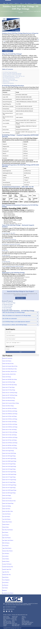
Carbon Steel (14, 617)
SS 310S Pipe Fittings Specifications (10, 72)
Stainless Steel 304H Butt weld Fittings (9, 413)
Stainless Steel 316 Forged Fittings (9, 469)
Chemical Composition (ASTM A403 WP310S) (12, 73)
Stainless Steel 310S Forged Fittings (9, 466)
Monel (13, 621)
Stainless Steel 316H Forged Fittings (9, 474)
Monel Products (5, 532)
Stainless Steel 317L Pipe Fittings (8, 389)
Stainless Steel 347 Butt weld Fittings (9, 440)
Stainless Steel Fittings (28, 11)
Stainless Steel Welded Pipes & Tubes (9, 368)
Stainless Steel (15, 616)
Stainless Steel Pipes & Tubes (8, 363)
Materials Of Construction (9, 11)
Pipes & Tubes (6, 616)
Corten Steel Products (6, 519)
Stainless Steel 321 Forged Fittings (9, 482)
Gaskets (4, 625)
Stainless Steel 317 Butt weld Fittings (9, 429)
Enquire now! (7, 50)
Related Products (6, 81)
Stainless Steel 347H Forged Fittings (9, 490)
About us (23, 616)
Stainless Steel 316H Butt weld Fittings (9, 426)
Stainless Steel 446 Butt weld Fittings (9, 445)
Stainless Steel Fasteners (7, 498)
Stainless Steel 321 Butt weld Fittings (9, 434)
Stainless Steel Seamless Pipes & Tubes (9, 366)
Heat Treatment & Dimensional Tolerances (11, 77)
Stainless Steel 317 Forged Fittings (9, 477)
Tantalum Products (5, 524)
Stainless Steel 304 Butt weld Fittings (9, 408)
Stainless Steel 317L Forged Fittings (9, 479)
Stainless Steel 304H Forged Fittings (9, 461)
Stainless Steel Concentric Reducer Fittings (10, 403)
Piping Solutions (5, 577)
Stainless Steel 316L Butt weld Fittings (9, 424)
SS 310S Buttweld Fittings (7, 304)
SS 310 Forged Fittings (6, 307)
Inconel (13, 622)
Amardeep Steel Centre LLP (15, 627)
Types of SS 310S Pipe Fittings (9, 79)
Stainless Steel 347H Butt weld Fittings (9, 442)
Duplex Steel (14, 623)
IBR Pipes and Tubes (7, 622)
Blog (26, 3)
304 (38, 39)
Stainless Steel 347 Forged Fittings (9, 487)
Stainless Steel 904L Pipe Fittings (8, 397)
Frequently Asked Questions (8, 83)
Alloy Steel (14, 618)
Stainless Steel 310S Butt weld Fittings (9, 418)
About (7, 3)
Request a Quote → (20, 298)
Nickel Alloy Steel (15, 625)
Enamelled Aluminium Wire (7, 566)
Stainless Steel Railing (6, 506)
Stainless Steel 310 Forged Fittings (9, 463)
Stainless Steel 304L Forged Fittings (9, 458)
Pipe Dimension (5, 585)
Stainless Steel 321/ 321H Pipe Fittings (9, 392)
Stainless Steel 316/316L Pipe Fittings (9, 384)
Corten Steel (14, 619)
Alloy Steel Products (6, 516)
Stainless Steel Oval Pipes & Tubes (9, 500)
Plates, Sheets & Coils (7, 618)
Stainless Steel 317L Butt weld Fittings (9, 432)
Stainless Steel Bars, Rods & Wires (9, 374)
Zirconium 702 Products (6, 564)
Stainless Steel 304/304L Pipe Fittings (9, 379)
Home (4, 3)
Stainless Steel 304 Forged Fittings (9, 455)
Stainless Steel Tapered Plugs (7, 503)
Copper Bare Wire (5, 571)
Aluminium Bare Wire (6, 574)
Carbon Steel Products (6, 513)
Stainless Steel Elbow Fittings (8, 405)
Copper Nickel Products (6, 548)
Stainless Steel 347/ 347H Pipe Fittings (9, 395)
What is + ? (10, 346)
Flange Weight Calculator (27, 623)
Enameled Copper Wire (6, 569)
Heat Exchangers (6, 617)
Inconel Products (5, 535)
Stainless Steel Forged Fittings (8, 450)
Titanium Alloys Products (7, 521)
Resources (29, 3)
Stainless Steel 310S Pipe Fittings (8, 382)
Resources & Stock (25, 621)
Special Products (5, 582)
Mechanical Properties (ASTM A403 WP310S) (12, 74)
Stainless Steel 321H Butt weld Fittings (9, 437)
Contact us (24, 617)
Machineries (4, 590)
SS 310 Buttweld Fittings (7, 306)
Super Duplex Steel (15, 624)
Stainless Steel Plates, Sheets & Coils (9, 371)
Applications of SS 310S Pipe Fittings (10, 80)
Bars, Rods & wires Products (7, 593)
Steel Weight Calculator (26, 624)
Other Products (5, 587)
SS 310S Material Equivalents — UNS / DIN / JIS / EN (13, 76)
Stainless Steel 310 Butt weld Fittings (9, 416)
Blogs (23, 618)
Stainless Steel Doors (6, 508)
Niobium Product (5, 527)
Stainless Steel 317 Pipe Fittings (8, 387)
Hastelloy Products (5, 561)
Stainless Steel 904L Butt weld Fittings (9, 448)
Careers (23, 619)
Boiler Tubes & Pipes (7, 623)
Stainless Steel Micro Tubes (7, 511)
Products (10, 3)
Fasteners (5, 624)
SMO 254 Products (5, 542)
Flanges (4, 619)
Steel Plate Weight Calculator (27, 622)
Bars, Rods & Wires (7, 621)
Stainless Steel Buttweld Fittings (8, 302)
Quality (21, 3)
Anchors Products (5, 558)
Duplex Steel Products (6, 537)
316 (4, 41)
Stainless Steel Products (19, 11)
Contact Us (35, 3)
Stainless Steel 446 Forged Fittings (9, 492)
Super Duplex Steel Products (7, 540)
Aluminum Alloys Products (7, 550)
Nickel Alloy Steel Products (7, 529)
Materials (16, 3)
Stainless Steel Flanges (6, 495)
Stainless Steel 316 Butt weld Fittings (9, 421)
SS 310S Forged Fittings (7, 309)
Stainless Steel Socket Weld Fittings (9, 453)
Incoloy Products (5, 545)
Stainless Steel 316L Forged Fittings (9, 471)
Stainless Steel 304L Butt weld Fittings (9, 411)
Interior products (5, 556)
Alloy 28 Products (5, 553)
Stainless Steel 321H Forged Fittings (9, 484)
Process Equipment (5, 579)
